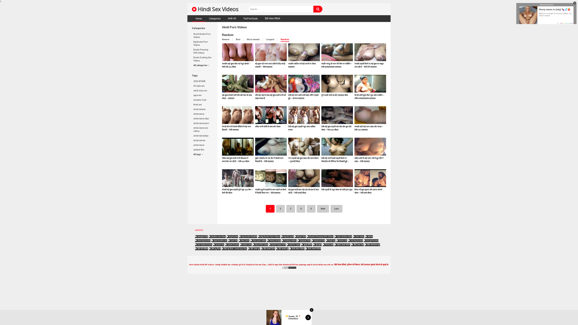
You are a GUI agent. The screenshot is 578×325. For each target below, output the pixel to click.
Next (323, 208)
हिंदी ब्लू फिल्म (216, 249)
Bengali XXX (202, 236)
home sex (343, 240)
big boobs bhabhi (249, 236)
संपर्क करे (232, 18)
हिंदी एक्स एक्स (359, 244)
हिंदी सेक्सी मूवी (283, 249)
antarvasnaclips (200, 136)
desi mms (245, 240)
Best (238, 39)
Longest (270, 39)
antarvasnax (199, 140)
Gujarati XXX (305, 240)
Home (199, 18)
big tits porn (289, 236)
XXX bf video (294, 244)
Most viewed (253, 39)
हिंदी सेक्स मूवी (255, 249)
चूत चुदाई (318, 244)
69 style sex (199, 86)
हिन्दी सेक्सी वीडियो (314, 249)
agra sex (197, 95)
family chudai (275, 240)
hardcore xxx (319, 240)
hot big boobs (357, 240)
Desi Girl (234, 240)
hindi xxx (332, 240)
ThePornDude (250, 18)
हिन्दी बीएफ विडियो (298, 249)
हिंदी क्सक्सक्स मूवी (373, 244)
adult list (199, 230)
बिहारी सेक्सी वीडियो (343, 244)
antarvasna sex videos (200, 129)
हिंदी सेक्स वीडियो (272, 18)
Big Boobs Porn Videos (200, 43)
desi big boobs (204, 240)
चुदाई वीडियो (308, 244)
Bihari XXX (301, 236)
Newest (225, 39)
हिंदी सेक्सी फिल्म (269, 249)
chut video (359, 236)
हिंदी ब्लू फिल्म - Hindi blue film (235, 249)
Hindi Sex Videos (217, 9)
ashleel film (198, 150)
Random (285, 39)
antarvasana (199, 109)
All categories (200, 65)
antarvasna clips (201, 118)
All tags (197, 154)
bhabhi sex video (218, 236)
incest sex (220, 244)
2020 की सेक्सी (199, 81)
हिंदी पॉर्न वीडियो (202, 249)
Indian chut (247, 244)
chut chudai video (344, 236)
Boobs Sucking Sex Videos (202, 59)
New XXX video (261, 244)
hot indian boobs (204, 244)
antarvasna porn (201, 123)
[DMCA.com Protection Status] (289, 268)
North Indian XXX (278, 244)
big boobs (233, 236)
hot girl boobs (372, 240)
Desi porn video (259, 240)
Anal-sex (197, 104)
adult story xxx (200, 90)
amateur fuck (199, 100)
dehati (370, 236)
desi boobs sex (220, 240)
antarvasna (198, 114)
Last (336, 208)
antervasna (198, 145)
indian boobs (233, 244)
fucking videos (290, 240)
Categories (215, 18)
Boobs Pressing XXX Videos (200, 51)
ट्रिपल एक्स (329, 244)
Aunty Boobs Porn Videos (202, 35)
